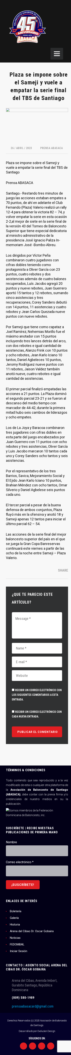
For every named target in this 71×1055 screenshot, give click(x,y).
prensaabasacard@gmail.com (32, 1006)
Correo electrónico (20, 862)
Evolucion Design (46, 1031)
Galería (14, 918)
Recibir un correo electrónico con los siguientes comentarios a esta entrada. (37, 695)
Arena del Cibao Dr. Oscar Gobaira (32, 931)
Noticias (15, 938)
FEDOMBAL (17, 944)
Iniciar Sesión (18, 951)
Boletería (15, 911)
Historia (15, 924)
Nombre (11, 842)
